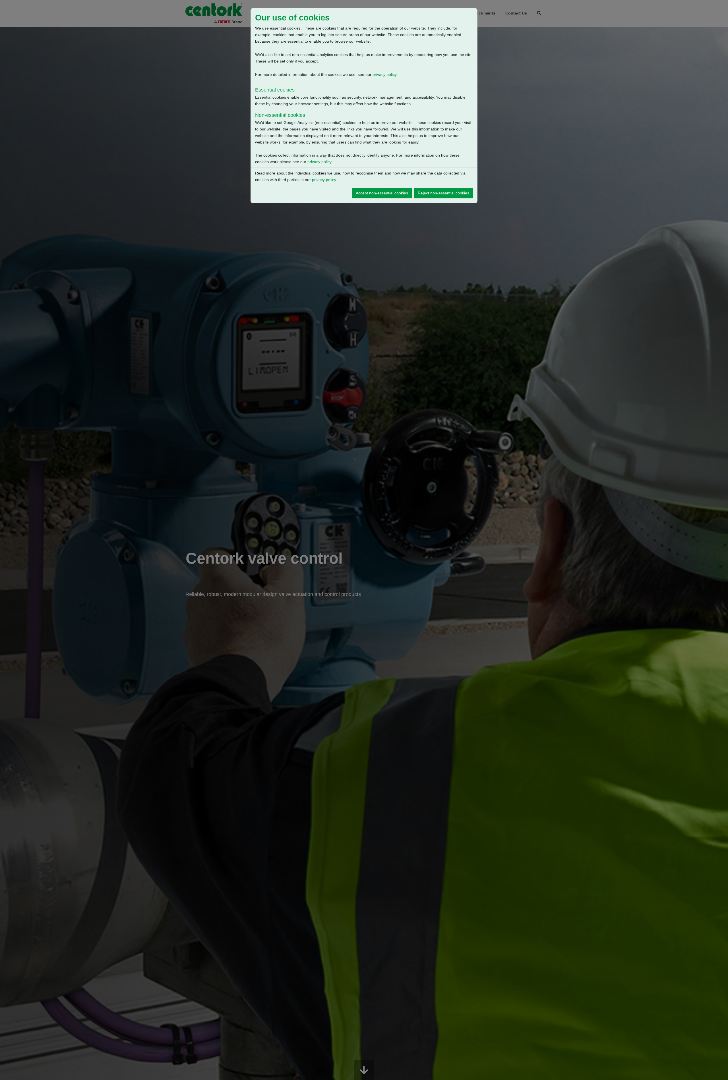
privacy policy (384, 74)
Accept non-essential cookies (382, 193)
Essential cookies (275, 90)
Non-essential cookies (280, 115)
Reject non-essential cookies (443, 193)
